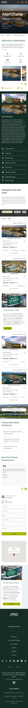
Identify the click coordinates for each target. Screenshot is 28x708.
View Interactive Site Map (14, 410)
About (2, 35)
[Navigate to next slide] (25, 84)
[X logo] (6, 661)
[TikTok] (25, 661)
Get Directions (15, 253)
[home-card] (14, 75)
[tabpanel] (14, 310)
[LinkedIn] (21, 661)
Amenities (8, 35)
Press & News (14, 644)
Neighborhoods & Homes (19, 35)
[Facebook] (2, 661)
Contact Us (14, 636)
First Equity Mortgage (14, 640)
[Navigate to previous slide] (22, 84)
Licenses (14, 655)
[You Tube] (18, 661)
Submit (14, 534)
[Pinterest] (14, 661)
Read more (4, 49)
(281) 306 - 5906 (8, 502)
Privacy (10, 667)
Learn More (7, 328)
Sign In (18, 2)
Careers (14, 648)
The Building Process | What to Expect (14, 692)
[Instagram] (10, 661)
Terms (18, 667)
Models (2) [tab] (17, 212)
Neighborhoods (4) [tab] (7, 212)
